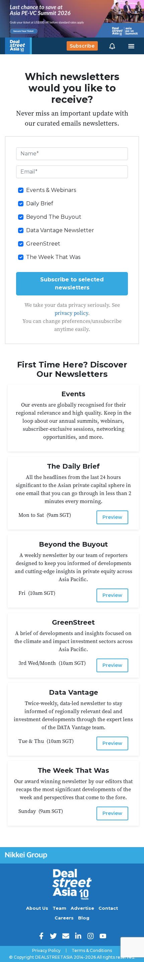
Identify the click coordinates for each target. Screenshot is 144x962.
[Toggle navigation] (131, 46)
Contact (108, 908)
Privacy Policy (46, 951)
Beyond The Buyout (53, 217)
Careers (64, 917)
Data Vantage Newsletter (60, 230)
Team (59, 908)
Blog (83, 917)
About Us (37, 908)
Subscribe (82, 46)
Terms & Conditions (92, 951)
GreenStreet (43, 243)
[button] (112, 46)
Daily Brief (39, 203)
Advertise (82, 908)
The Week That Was (53, 257)
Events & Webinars (51, 190)
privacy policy (71, 313)
